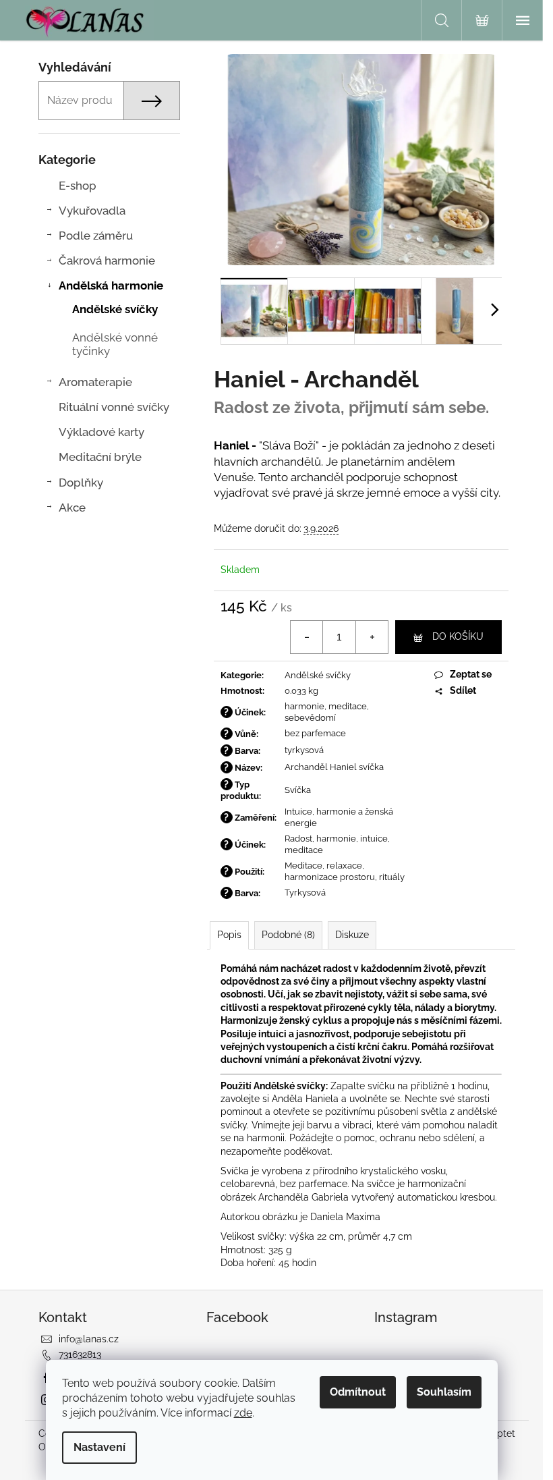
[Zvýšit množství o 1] (371, 637)
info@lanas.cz (89, 1339)
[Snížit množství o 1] (307, 637)
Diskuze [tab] (352, 934)
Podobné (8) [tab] (288, 934)
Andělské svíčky (115, 309)
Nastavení (99, 1447)
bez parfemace (315, 733)
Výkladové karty (101, 432)
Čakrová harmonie (107, 260)
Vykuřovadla (92, 210)
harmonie (304, 706)
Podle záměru (96, 235)
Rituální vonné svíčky (114, 407)
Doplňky (81, 482)
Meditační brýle (100, 457)
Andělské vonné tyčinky (115, 344)
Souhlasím (444, 1392)
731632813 (80, 1354)
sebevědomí (310, 718)
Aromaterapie (95, 382)
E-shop (77, 185)
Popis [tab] (229, 934)
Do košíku (458, 636)
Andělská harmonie (111, 285)
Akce (72, 507)
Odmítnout (358, 1392)
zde (243, 1412)
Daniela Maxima (345, 1216)
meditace (347, 706)
